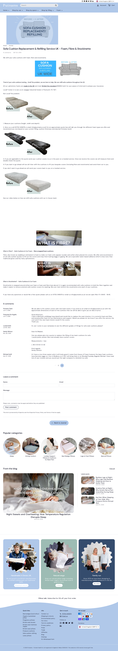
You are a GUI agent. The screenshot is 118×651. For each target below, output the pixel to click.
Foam (59, 10)
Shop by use (17, 10)
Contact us (44, 614)
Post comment (11, 407)
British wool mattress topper (30, 625)
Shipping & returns (21, 585)
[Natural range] (59, 557)
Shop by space (31, 10)
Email (61, 382)
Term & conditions (47, 623)
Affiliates (44, 632)
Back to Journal (60, 423)
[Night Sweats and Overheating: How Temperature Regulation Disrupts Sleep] (38, 493)
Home (5, 10)
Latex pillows (27, 635)
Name (5, 382)
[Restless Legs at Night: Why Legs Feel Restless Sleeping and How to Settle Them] (88, 480)
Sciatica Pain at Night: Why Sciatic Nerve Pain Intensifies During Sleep (104, 490)
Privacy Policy (39, 412)
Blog (42, 634)
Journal (11, 45)
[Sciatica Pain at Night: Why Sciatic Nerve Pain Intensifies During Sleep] (88, 491)
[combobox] (39, 5)
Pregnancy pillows (29, 620)
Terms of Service (52, 412)
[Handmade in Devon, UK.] (21, 557)
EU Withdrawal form (47, 639)
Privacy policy (46, 625)
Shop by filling (47, 10)
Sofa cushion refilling (30, 633)
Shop (59, 585)
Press (43, 628)
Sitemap (44, 637)
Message (6, 390)
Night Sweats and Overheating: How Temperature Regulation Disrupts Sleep (38, 515)
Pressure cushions (29, 631)
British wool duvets (29, 622)
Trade (43, 630)
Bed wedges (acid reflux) (31, 614)
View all (112, 469)
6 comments (7, 52)
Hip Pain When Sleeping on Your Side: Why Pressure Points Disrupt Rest (105, 500)
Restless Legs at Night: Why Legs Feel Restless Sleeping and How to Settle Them (104, 480)
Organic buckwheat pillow (29, 617)
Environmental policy (48, 618)
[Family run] (96, 557)
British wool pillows (29, 629)
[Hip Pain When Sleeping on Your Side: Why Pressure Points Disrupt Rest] (88, 500)
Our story (97, 583)
